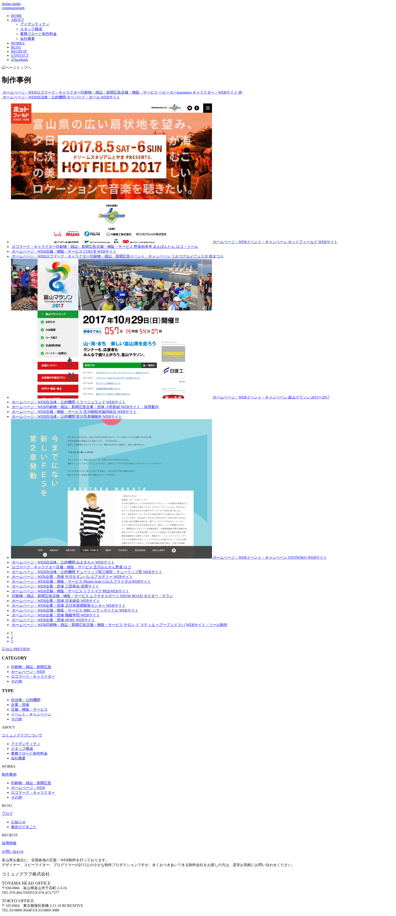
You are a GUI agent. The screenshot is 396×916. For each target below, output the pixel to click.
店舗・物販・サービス (29, 709)
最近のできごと (24, 827)
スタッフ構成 (31, 29)
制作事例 (9, 774)
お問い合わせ (13, 852)
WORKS (18, 43)
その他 (16, 681)
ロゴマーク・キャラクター (33, 676)
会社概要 (27, 39)
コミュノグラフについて (22, 735)
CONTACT (20, 55)
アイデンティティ (35, 24)
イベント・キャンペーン (31, 714)
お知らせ (18, 822)
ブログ (7, 814)
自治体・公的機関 (25, 700)
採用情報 (9, 843)
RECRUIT (19, 51)
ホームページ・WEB (28, 672)
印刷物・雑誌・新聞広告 (31, 667)
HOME (16, 16)
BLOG (16, 47)
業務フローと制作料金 (38, 34)
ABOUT (17, 20)
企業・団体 (20, 705)
